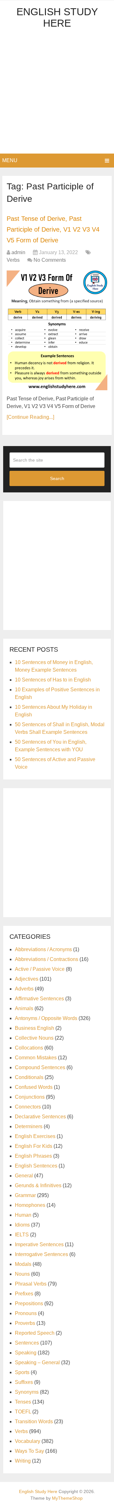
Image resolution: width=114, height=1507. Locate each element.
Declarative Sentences (40, 1116)
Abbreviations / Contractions (46, 959)
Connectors (28, 1106)
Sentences (27, 1343)
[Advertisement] (57, 93)
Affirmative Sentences (39, 998)
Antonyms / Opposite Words (46, 1018)
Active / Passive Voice (40, 969)
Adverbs (24, 988)
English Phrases (33, 1156)
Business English (34, 1028)
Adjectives (26, 979)
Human (23, 1215)
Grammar (25, 1195)
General (24, 1175)
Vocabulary (27, 1441)
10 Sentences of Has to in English (53, 679)
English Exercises (35, 1136)
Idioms (22, 1224)
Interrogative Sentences (41, 1254)
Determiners (28, 1126)
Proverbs (25, 1323)
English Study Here (57, 17)
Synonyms (27, 1392)
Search (57, 478)
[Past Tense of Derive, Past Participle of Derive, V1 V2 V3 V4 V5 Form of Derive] (57, 330)
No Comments (50, 260)
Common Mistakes (36, 1057)
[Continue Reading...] (30, 417)
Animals (24, 1008)
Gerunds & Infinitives (38, 1185)
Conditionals (29, 1077)
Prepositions (29, 1303)
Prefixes (24, 1293)
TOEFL (23, 1411)
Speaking (25, 1352)
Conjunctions (30, 1097)
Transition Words (34, 1421)
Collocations (29, 1047)
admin (18, 252)
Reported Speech (34, 1333)
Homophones (30, 1205)
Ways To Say (29, 1451)
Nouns (22, 1274)
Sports (22, 1372)
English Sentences (36, 1165)
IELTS (22, 1234)
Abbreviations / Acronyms (43, 949)
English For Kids (33, 1146)
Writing (23, 1461)
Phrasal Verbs (31, 1284)
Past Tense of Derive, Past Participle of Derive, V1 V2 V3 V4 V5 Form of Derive (53, 229)
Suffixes (24, 1382)
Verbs (13, 260)
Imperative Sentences (39, 1244)
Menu (9, 160)
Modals (23, 1264)
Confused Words (34, 1087)
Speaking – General (37, 1362)
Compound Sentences (40, 1067)
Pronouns (26, 1313)
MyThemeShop (67, 1498)
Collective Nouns (34, 1038)
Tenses (23, 1402)
